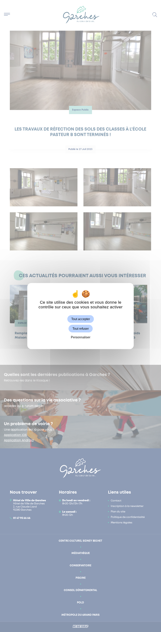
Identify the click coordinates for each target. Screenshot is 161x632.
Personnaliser (80, 337)
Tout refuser (80, 328)
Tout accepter (80, 319)
